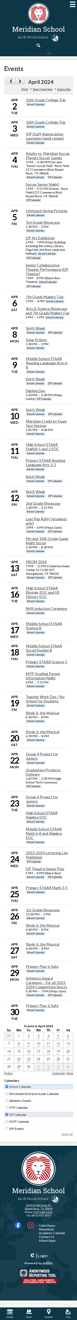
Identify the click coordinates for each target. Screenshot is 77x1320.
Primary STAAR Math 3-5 (47, 888)
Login (39, 1255)
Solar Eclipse (36, 340)
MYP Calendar (19, 1121)
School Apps (47, 1240)
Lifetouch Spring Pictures (47, 211)
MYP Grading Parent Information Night (43, 676)
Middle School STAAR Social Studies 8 (44, 648)
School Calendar (20, 1086)
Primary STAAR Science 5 (46, 662)
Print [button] (24, 89)
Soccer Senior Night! (42, 184)
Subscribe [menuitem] (64, 89)
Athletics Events (20, 1100)
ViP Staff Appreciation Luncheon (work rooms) (45, 136)
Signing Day (35, 391)
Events (10, 1316)
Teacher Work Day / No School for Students (45, 699)
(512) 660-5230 (42, 1212)
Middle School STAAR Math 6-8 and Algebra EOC (44, 833)
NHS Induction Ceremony (47, 608)
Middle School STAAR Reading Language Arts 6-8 (47, 363)
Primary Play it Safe (42, 966)
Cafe (68, 1316)
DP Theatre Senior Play (45, 869)
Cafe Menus (47, 1225)
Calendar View (62, 1073)
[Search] (38, 45)
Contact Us (46, 1236)
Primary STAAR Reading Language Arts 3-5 (45, 462)
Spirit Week (35, 328)
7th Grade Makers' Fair (45, 297)
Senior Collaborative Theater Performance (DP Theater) (47, 269)
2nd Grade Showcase (43, 503)
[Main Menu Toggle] (72, 4)
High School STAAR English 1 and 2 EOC (42, 446)
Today (8, 1073)
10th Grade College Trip (46, 100)
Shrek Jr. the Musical (42, 713)
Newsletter (46, 1229)
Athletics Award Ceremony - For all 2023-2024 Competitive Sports (46, 982)
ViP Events (16, 1128)
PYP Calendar (18, 1107)
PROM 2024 (36, 562)
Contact (49, 1316)
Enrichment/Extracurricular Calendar (34, 1094)
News (29, 1316)
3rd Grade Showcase (43, 222)
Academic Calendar (52, 1233)
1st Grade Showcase (43, 910)
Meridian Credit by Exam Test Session (46, 423)
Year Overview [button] (43, 89)
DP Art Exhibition (40, 238)
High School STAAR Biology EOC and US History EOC (42, 592)
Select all (67, 1134)
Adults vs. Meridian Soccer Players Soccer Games (48, 155)
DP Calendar (17, 1114)
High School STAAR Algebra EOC (42, 815)
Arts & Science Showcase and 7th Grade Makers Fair (48, 311)
